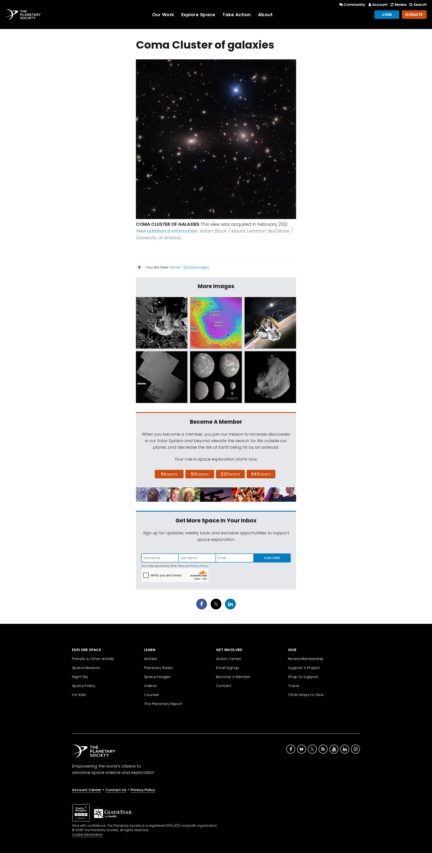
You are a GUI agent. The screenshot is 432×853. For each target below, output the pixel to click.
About (265, 14)
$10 (200, 474)
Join (387, 14)
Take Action (236, 14)
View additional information (167, 231)
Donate (414, 14)
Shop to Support (303, 676)
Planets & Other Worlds (93, 658)
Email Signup (227, 667)
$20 (230, 474)
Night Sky (80, 676)
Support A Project (304, 667)
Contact (224, 685)
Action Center (228, 658)
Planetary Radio (158, 667)
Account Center (86, 790)
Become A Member (233, 676)
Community (354, 4)
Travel (293, 685)
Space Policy (84, 685)
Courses (151, 694)
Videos (150, 685)
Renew (401, 4)
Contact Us (115, 790)
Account (380, 4)
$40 (261, 474)
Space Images (196, 267)
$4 (169, 474)
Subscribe (272, 558)
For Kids (79, 694)
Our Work (163, 14)
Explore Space (198, 14)
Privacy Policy (199, 566)
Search (420, 4)
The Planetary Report (163, 703)
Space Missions (86, 667)
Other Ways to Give (306, 694)
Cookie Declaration (87, 834)
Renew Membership (306, 658)
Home (175, 267)
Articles (150, 658)
